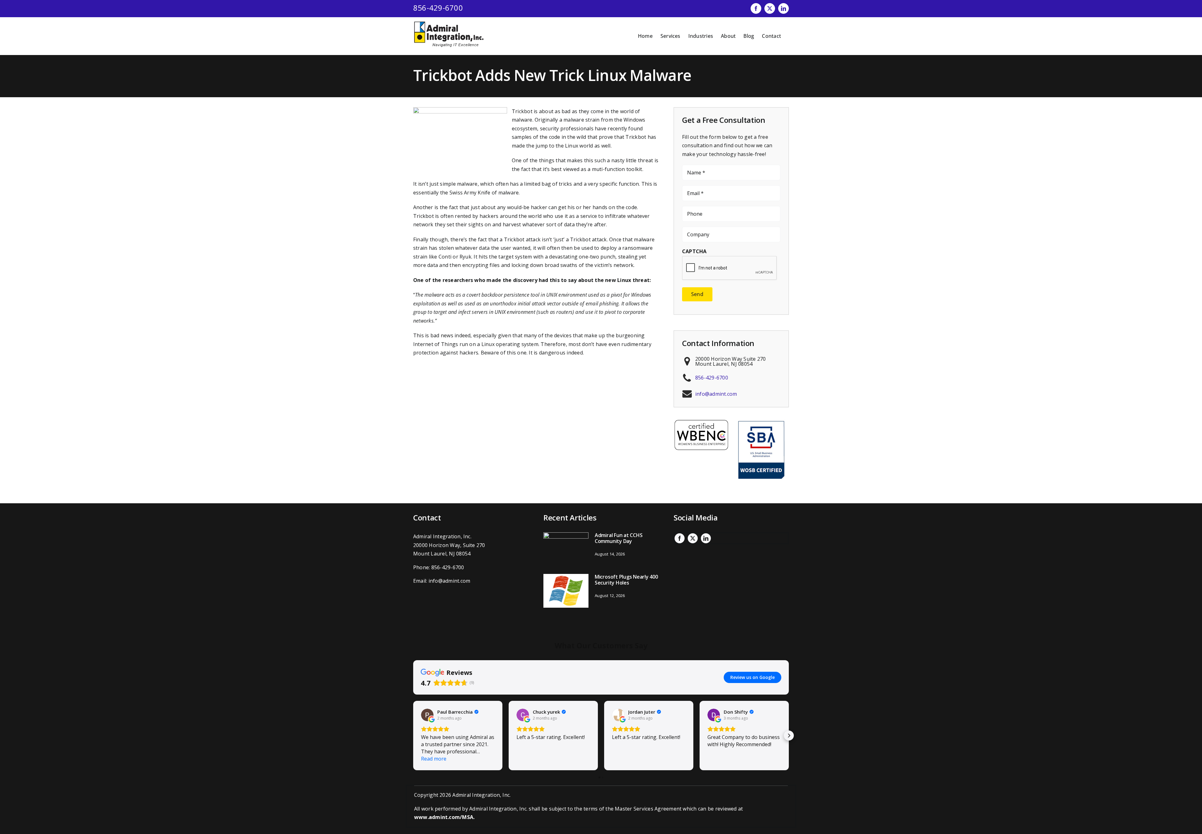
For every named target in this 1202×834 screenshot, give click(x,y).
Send (697, 294)
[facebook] (680, 538)
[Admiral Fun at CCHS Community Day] (565, 549)
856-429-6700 (438, 8)
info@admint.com (716, 393)
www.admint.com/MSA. (444, 817)
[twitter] (693, 538)
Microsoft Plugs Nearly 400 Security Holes (626, 579)
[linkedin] (706, 538)
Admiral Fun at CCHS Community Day (618, 538)
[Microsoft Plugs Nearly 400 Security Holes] (565, 591)
